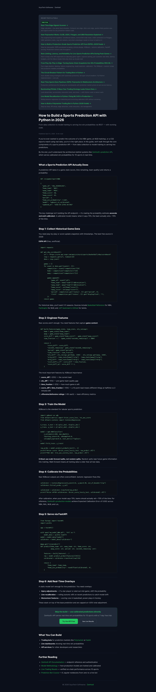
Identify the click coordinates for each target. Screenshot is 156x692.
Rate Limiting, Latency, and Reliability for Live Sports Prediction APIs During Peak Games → (76, 54)
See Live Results (88, 621)
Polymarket (78, 640)
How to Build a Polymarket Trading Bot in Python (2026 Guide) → (66, 103)
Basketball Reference (96, 305)
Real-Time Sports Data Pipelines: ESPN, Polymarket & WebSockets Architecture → (73, 82)
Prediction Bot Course (50, 673)
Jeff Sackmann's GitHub (68, 308)
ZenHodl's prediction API (102, 152)
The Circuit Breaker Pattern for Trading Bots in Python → (63, 73)
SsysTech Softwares (46, 7)
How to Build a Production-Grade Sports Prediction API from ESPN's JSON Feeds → (73, 44)
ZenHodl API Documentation (52, 662)
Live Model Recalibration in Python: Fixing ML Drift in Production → (67, 96)
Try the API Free (68, 621)
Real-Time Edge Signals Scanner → (54, 25)
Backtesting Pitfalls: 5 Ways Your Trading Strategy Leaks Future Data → (68, 89)
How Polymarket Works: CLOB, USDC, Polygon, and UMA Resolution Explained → (72, 35)
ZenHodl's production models (59, 501)
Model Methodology (49, 666)
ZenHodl (57, 7)
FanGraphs (43, 308)
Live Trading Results (49, 669)
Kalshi (88, 640)
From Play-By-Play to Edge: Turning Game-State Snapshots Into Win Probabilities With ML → (77, 63)
